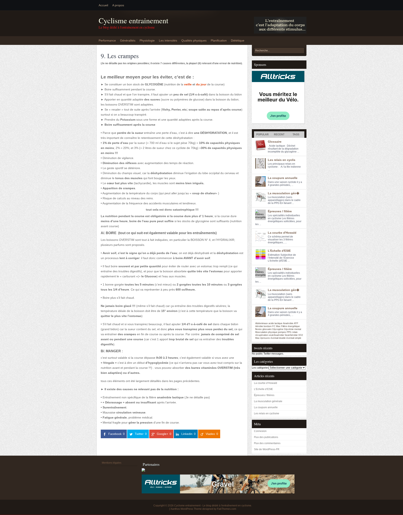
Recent (279, 134)
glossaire (267, 329)
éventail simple (293, 338)
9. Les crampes (120, 55)
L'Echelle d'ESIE (279, 250)
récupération (261, 335)
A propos (118, 5)
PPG (289, 332)
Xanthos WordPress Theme (186, 508)
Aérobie (259, 326)
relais (295, 332)
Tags (296, 134)
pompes (282, 332)
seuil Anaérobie (276, 335)
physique (272, 332)
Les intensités (168, 40)
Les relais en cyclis (281, 160)
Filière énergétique (290, 326)
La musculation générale (268, 401)
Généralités (127, 40)
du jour (201, 84)
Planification (219, 40)
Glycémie (289, 329)
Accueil (103, 5)
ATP (296, 323)
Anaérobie (288, 323)
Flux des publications (266, 437)
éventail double (278, 338)
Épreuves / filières (264, 395)
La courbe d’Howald (265, 383)
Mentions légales (111, 462)
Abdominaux (261, 323)
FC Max (276, 326)
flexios (258, 329)
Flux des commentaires (267, 443)
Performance (107, 40)
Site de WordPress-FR (266, 449)
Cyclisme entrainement (133, 20)
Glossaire (274, 141)
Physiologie (147, 40)
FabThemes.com (226, 508)
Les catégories (260, 367)
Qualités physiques (194, 40)
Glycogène (277, 329)
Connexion (260, 431)
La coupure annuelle (282, 178)
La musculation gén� (283, 193)
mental (297, 329)
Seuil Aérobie (291, 335)
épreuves (265, 338)
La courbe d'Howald (282, 232)
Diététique (237, 40)
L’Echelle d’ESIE (263, 389)
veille (188, 84)
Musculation (261, 332)
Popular (262, 134)
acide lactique (275, 323)
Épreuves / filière (280, 211)
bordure (268, 326)
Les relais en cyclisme (266, 413)
